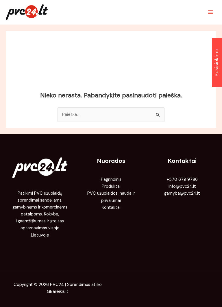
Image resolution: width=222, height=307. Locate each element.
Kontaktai (111, 207)
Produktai (111, 186)
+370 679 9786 (182, 179)
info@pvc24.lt (182, 186)
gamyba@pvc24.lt (182, 193)
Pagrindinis (111, 179)
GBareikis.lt (58, 291)
